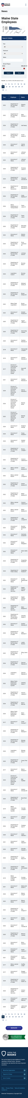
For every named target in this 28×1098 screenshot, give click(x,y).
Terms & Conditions (20, 1088)
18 (18, 84)
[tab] (14, 1070)
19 (21, 84)
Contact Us (4, 1090)
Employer (5, 50)
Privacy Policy (9, 1088)
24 (12, 86)
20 (24, 84)
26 (19, 86)
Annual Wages (6, 64)
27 (22, 86)
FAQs (2, 1088)
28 (3, 90)
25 (16, 86)
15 (8, 84)
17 (15, 84)
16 (12, 84)
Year (4, 44)
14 (5, 84)
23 (9, 86)
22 (6, 86)
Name (4, 57)
